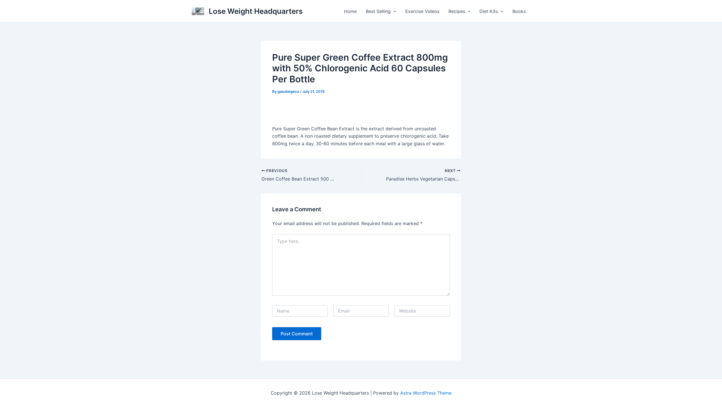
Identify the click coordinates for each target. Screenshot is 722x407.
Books (519, 11)
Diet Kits (488, 11)
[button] (393, 11)
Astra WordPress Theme (426, 393)
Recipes (456, 11)
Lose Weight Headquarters (256, 11)
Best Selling (378, 11)
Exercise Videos (422, 11)
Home (350, 11)
